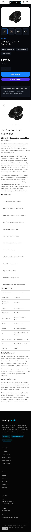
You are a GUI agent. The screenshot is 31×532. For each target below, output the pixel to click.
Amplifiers (5, 481)
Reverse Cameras (6, 457)
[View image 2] (11, 31)
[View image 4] (26, 31)
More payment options (15, 83)
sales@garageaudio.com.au (10, 517)
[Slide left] (12, 125)
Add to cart (15, 74)
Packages (4, 487)
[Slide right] (19, 125)
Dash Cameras (6, 454)
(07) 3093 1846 (6, 510)
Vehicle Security (6, 460)
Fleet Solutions (6, 463)
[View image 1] (4, 31)
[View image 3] (18, 31)
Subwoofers (5, 484)
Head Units (5, 478)
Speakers (4, 475)
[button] (3, 2)
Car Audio (4, 451)
